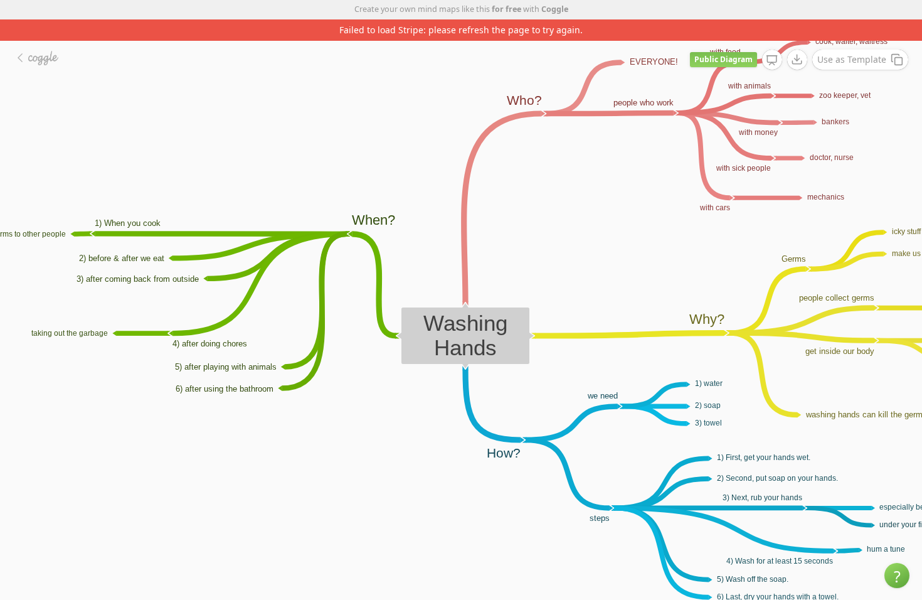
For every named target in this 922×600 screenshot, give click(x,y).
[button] (896, 575)
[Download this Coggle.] (797, 38)
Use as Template (851, 38)
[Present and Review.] (772, 39)
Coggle (554, 9)
